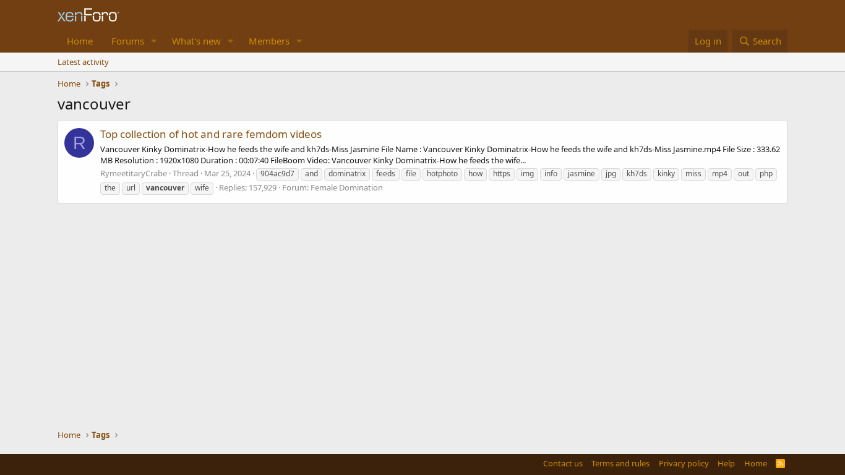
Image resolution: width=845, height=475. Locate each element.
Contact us (563, 463)
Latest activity (83, 61)
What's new (196, 41)
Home (80, 41)
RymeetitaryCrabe (133, 173)
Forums (127, 41)
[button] (154, 41)
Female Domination (347, 187)
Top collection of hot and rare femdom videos (211, 134)
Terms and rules (620, 463)
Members (269, 41)
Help (726, 463)
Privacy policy (684, 463)
